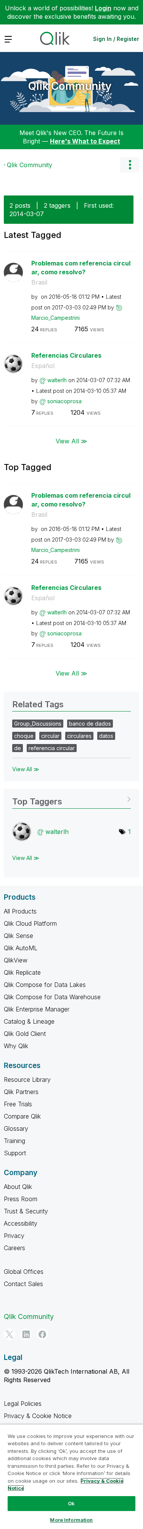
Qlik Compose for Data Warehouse (52, 997)
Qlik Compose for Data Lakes (45, 984)
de (17, 748)
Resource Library (27, 1079)
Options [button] (129, 165)
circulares (79, 736)
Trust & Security (26, 1211)
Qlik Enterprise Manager (36, 1009)
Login (103, 8)
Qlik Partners (21, 1092)
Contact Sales (23, 1284)
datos (106, 736)
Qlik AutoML (20, 948)
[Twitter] (9, 1334)
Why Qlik (16, 1046)
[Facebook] (42, 1334)
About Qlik (18, 1186)
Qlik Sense (18, 936)
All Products (20, 911)
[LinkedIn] (26, 1334)
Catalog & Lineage (29, 1021)
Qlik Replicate (22, 972)
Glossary (16, 1128)
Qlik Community (69, 86)
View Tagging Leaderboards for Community (71, 799)
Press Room (20, 1199)
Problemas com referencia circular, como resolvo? (80, 267)
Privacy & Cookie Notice (38, 1416)
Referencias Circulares (66, 355)
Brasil (39, 282)
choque (24, 736)
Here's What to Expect (85, 141)
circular (50, 736)
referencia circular (52, 748)
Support (15, 1153)
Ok (71, 1503)
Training (14, 1141)
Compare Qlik (22, 1116)
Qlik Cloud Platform (30, 923)
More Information (71, 1520)
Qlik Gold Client (25, 1033)
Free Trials (18, 1104)
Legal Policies (23, 1403)
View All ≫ (71, 441)
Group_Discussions (37, 723)
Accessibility (20, 1223)
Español (43, 366)
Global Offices (23, 1271)
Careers (14, 1248)
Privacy (14, 1235)
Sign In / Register (116, 39)
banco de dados (90, 723)
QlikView (15, 960)
